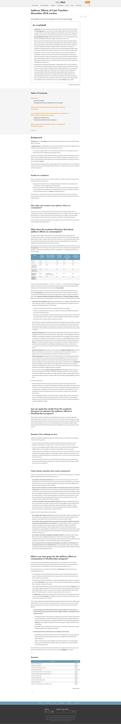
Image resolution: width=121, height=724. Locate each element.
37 (43, 638)
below (51, 191)
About (67, 5)
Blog (72, 5)
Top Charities (35, 5)
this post (42, 161)
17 (62, 351)
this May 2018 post (36, 146)
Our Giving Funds (44, 5)
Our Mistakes (60, 5)
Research (53, 5)
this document (61, 569)
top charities (44, 141)
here (67, 369)
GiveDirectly (37, 29)
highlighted (64, 649)
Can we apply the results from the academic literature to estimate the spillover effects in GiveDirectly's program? (49, 114)
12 (37, 329)
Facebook (81, 16)
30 (71, 518)
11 (62, 318)
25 (55, 485)
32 (70, 540)
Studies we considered (39, 100)
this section (41, 582)
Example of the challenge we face (41, 117)
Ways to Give (79, 5)
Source (76, 663)
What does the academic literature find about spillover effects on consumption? (48, 108)
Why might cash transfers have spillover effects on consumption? (48, 102)
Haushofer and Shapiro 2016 (43, 296)
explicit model (37, 594)
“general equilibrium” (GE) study (41, 36)
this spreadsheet (34, 247)
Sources (33, 130)
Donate (87, 2)
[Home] (60, 2)
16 (35, 347)
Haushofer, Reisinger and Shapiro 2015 (53, 369)
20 (60, 367)
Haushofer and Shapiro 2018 (56, 296)
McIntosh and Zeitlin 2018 (37, 356)
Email (85, 16)
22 (54, 387)
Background (34, 98)
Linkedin (52, 711)
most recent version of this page (65, 19)
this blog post (77, 361)
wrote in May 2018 (39, 31)
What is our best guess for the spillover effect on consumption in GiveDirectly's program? (48, 125)
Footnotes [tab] (76, 688)
